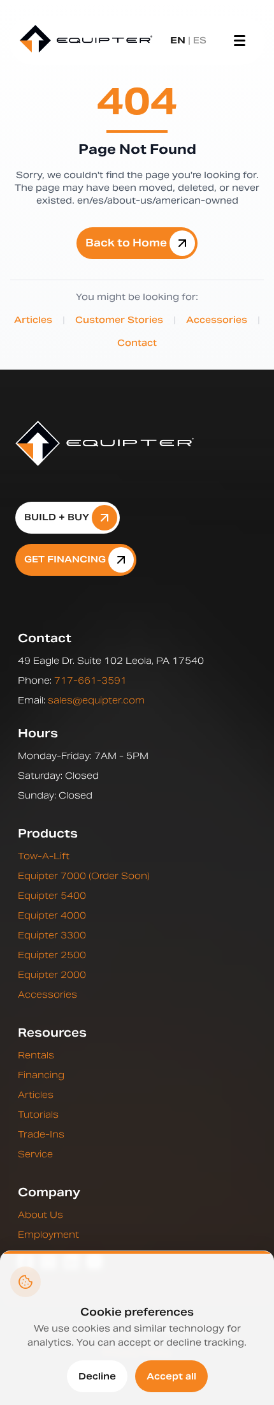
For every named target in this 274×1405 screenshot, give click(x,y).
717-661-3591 (90, 680)
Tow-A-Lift (43, 856)
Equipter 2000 (52, 974)
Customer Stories (119, 320)
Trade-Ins (41, 1134)
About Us (40, 1215)
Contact (137, 343)
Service (35, 1154)
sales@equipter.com (96, 700)
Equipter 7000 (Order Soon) (84, 876)
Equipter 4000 (52, 915)
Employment (48, 1234)
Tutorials (38, 1114)
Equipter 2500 (52, 955)
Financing (41, 1075)
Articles (33, 320)
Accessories (216, 320)
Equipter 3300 (52, 935)
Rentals (36, 1055)
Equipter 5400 (52, 895)
